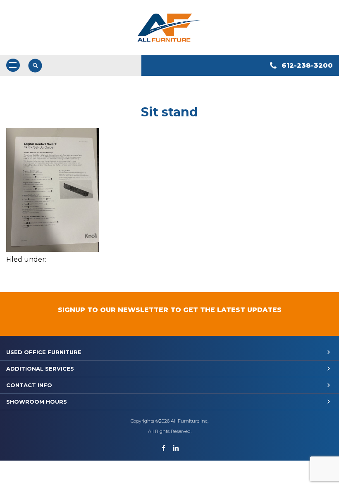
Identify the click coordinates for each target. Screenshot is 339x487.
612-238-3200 (307, 65)
